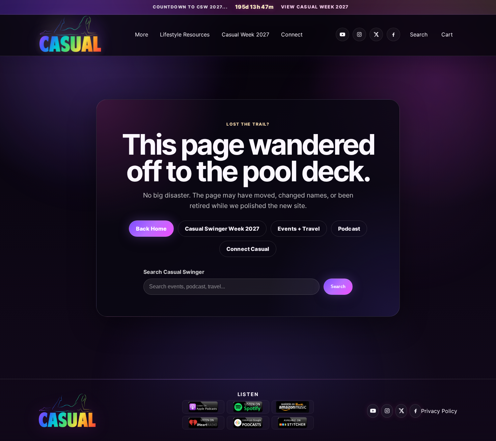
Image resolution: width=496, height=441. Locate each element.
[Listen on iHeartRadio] (203, 423)
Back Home (151, 228)
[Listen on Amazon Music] (293, 407)
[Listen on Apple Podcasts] (203, 407)
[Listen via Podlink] (248, 423)
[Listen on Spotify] (248, 407)
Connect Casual (247, 248)
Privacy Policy (439, 411)
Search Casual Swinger (173, 271)
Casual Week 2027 (245, 34)
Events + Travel (299, 228)
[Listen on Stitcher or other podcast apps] (293, 423)
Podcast (349, 228)
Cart (447, 34)
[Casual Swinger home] (71, 411)
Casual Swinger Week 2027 (222, 228)
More (141, 34)
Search (419, 34)
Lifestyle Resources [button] (185, 34)
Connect (292, 34)
